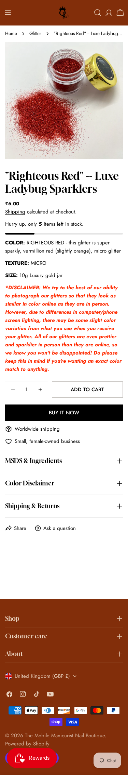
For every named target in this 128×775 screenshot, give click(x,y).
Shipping (15, 212)
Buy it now (64, 412)
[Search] (97, 12)
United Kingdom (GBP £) (42, 676)
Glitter (35, 33)
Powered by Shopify (27, 743)
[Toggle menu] (8, 12)
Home (11, 33)
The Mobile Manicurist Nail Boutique (65, 735)
